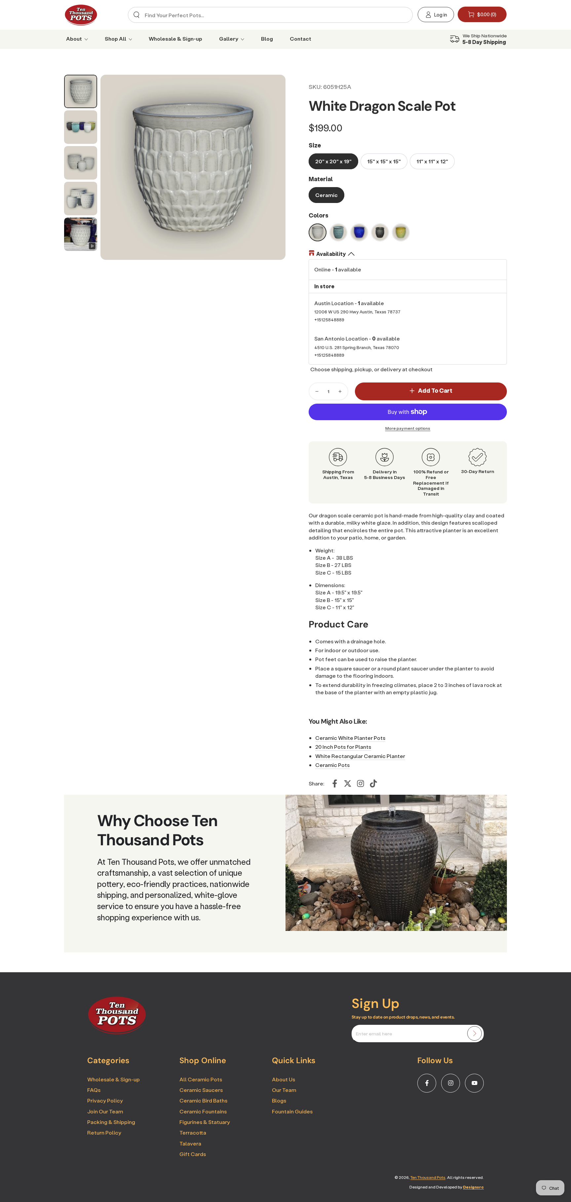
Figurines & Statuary (204, 1121)
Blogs (279, 1100)
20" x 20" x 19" (333, 161)
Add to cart (435, 390)
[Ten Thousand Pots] (117, 1032)
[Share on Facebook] (335, 783)
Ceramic (326, 194)
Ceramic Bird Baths (203, 1100)
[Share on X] (348, 783)
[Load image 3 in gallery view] (80, 163)
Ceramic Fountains (203, 1111)
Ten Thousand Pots (427, 1177)
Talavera (190, 1143)
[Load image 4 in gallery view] (80, 198)
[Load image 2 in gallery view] (80, 127)
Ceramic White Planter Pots (350, 737)
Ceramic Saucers (201, 1089)
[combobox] (268, 14)
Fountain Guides (292, 1111)
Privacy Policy (105, 1100)
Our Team (284, 1089)
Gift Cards (192, 1153)
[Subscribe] (474, 1033)
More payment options (408, 428)
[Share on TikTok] (373, 783)
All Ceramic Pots (200, 1079)
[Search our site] (136, 15)
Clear (402, 15)
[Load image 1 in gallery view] (80, 91)
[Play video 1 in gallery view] (80, 234)
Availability (331, 253)
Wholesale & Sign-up (113, 1079)
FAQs (93, 1089)
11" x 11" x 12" (432, 161)
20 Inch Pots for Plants (343, 746)
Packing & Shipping (111, 1121)
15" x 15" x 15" (384, 161)
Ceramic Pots (332, 764)
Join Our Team (105, 1111)
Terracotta (192, 1132)
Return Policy (104, 1132)
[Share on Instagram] (360, 783)
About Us (283, 1079)
